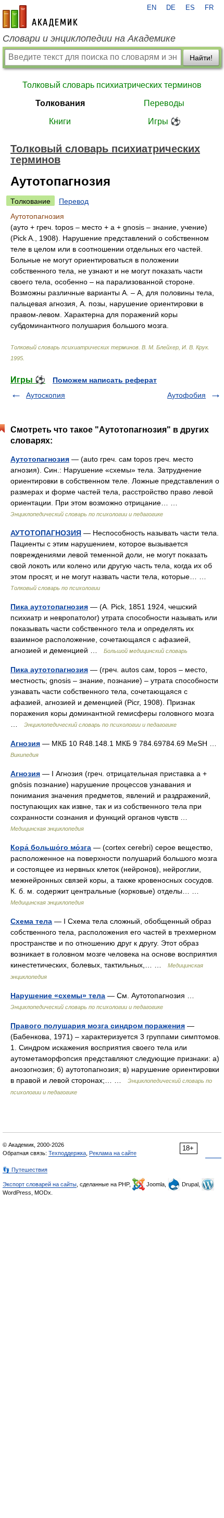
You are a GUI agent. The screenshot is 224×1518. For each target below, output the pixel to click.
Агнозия (25, 743)
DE (171, 7)
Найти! (201, 58)
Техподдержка (67, 1153)
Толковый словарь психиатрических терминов (112, 85)
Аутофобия (186, 395)
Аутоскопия (45, 395)
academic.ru (40, 16)
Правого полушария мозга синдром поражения (97, 1026)
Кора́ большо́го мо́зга (50, 847)
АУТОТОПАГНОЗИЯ (45, 533)
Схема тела (31, 921)
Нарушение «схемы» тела (57, 995)
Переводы (164, 103)
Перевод (74, 201)
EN (151, 7)
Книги (60, 121)
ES (190, 7)
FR (209, 7)
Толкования (60, 103)
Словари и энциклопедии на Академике (89, 38)
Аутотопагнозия (39, 459)
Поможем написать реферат (105, 380)
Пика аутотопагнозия (49, 607)
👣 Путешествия (25, 1170)
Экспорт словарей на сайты (40, 1184)
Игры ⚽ (164, 121)
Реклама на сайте (112, 1153)
